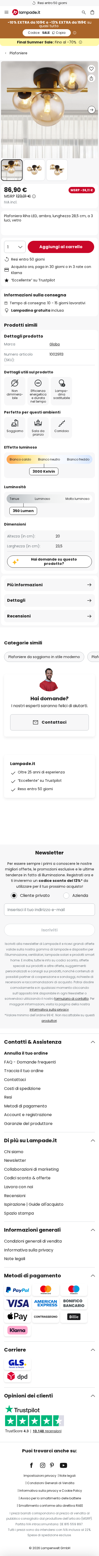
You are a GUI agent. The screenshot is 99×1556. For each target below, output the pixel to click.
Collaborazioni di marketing (31, 1169)
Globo (55, 344)
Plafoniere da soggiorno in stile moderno (44, 656)
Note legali (14, 1259)
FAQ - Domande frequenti (30, 1062)
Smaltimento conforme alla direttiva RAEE (51, 1505)
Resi (8, 1097)
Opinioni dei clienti (28, 1395)
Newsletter (15, 1160)
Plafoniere (18, 53)
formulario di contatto (71, 998)
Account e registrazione (28, 1115)
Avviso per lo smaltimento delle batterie (50, 1498)
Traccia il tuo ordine (23, 1071)
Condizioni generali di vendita (33, 1241)
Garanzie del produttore (28, 1123)
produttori (49, 1021)
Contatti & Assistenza (32, 1041)
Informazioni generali (32, 1229)
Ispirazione (14, 1204)
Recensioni (19, 616)
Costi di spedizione (22, 1088)
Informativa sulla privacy (49, 1009)
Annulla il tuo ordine (26, 1053)
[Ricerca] (84, 12)
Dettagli (16, 600)
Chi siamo (13, 1152)
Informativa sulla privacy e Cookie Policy (50, 1490)
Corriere (15, 1349)
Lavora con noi (18, 1187)
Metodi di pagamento (25, 1106)
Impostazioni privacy (40, 1475)
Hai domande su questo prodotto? (54, 561)
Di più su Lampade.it (30, 1140)
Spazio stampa (19, 1213)
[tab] (49, 1083)
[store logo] (29, 12)
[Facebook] (34, 1465)
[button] (12, 170)
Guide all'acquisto (46, 1204)
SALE (46, 32)
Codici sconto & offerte (27, 1178)
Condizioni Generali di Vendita (50, 1483)
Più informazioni (25, 585)
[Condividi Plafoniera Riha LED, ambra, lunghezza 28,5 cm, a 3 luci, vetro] (91, 78)
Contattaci (15, 1080)
